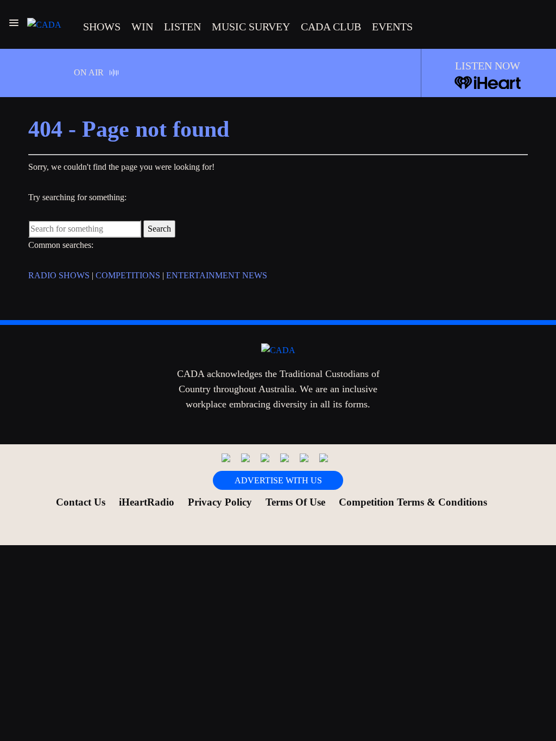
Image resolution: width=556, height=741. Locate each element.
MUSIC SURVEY (251, 27)
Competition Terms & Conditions (413, 502)
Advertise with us (278, 480)
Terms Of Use (295, 502)
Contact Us (80, 502)
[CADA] (44, 24)
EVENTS (392, 27)
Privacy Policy (220, 502)
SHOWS (102, 27)
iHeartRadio (146, 502)
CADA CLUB (331, 27)
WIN (142, 27)
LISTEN (182, 27)
